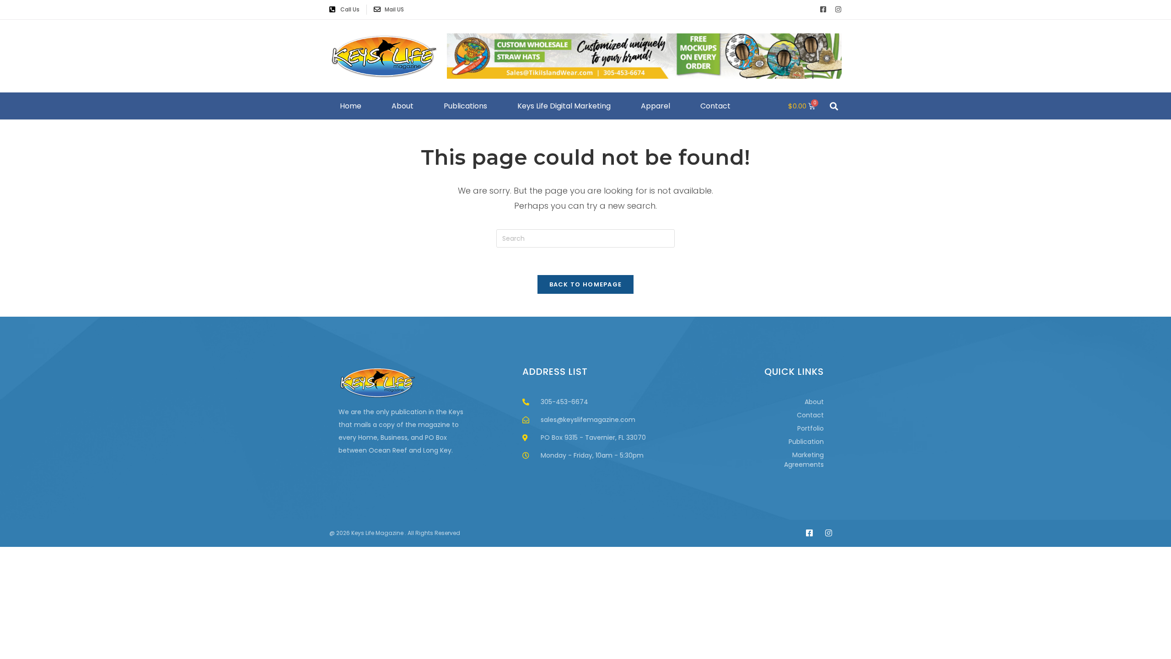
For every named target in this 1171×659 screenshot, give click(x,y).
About (403, 106)
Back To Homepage (585, 284)
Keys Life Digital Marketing (564, 106)
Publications (465, 106)
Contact (715, 106)
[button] (833, 105)
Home (350, 106)
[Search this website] (585, 238)
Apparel (655, 106)
